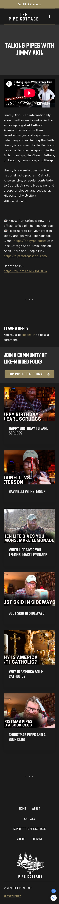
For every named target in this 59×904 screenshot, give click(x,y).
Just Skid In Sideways (27, 613)
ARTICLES (29, 819)
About (36, 808)
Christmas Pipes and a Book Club (27, 737)
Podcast (37, 839)
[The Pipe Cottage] (23, 17)
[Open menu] (47, 16)
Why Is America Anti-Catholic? (26, 674)
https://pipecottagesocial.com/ (25, 256)
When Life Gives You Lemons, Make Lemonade (28, 552)
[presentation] (29, 404)
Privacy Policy (12, 896)
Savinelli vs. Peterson (27, 491)
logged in (28, 334)
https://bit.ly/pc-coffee (30, 240)
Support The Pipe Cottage (29, 829)
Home (22, 808)
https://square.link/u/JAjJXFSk (25, 271)
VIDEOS (21, 839)
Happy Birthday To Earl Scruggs (28, 431)
